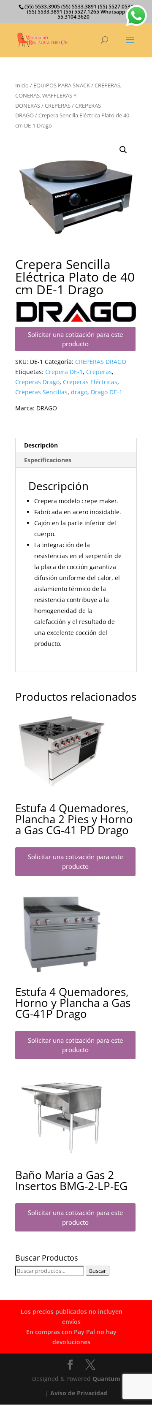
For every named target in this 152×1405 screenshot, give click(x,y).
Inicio (22, 85)
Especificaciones (47, 460)
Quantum (106, 1379)
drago (79, 392)
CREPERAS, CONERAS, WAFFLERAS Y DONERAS (68, 95)
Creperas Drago (37, 382)
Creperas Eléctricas (90, 382)
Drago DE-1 (106, 392)
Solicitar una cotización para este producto (75, 339)
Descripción (41, 445)
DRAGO (46, 408)
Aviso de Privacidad (78, 1393)
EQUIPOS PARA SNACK (61, 85)
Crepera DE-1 (64, 372)
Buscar (97, 1271)
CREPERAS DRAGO (100, 362)
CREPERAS (58, 105)
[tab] (76, 445)
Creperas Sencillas (41, 392)
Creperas (99, 372)
